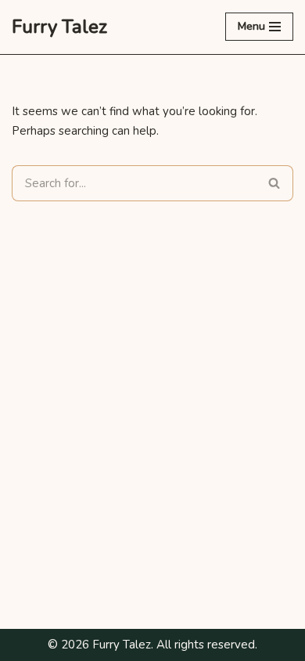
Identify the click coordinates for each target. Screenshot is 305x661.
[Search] (274, 183)
